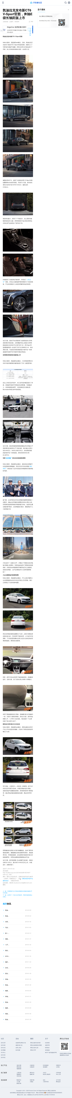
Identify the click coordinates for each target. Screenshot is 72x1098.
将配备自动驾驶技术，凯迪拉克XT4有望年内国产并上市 (7, 939)
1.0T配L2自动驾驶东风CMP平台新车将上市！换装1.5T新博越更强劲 (7, 945)
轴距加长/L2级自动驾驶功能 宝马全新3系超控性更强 (7, 962)
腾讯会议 (32, 1072)
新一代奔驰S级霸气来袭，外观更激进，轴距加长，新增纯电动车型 (7, 933)
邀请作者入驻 (19, 1045)
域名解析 (45, 1067)
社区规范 (47, 1042)
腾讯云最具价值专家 (35, 1042)
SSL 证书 (58, 1074)
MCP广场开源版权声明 (51, 1052)
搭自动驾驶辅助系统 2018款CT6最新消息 (7, 973)
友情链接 (47, 1050)
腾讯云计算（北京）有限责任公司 (25, 1094)
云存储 (57, 1067)
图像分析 (32, 1074)
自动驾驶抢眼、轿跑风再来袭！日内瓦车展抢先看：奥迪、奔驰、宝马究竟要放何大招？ (7, 968)
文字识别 (58, 1080)
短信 (44, 1080)
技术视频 (3, 1050)
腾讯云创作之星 (34, 1047)
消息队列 (58, 1065)
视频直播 (19, 1068)
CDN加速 (58, 1072)
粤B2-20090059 (40, 1092)
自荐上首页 (18, 1047)
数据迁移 (19, 1083)
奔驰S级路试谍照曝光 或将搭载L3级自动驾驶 (7, 979)
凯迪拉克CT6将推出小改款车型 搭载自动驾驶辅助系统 (7, 1002)
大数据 (31, 1081)
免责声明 (47, 1045)
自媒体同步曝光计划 (21, 1042)
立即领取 (30, 29)
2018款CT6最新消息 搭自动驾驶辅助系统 (7, 956)
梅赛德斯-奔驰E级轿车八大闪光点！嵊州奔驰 (7, 991)
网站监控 (58, 1081)
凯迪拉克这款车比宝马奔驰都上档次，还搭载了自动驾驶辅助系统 (7, 910)
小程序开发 (46, 1081)
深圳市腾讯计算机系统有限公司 (18, 1092)
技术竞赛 (18, 1050)
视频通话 (19, 1074)
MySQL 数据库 (46, 1074)
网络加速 (19, 1067)
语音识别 (19, 1076)
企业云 (44, 1072)
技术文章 (3, 1042)
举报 (32, 21)
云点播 (18, 1081)
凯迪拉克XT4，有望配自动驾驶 (7, 985)
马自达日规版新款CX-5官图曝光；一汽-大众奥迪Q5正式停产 (7, 927)
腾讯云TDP (33, 1050)
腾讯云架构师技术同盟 (36, 1045)
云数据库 (32, 1067)
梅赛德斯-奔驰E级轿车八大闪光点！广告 (7, 1008)
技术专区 (3, 1057)
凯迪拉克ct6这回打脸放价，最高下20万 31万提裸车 (7, 916)
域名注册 (19, 1065)
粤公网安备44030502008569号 (54, 1092)
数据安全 (19, 1080)
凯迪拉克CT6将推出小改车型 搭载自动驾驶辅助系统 (7, 1019)
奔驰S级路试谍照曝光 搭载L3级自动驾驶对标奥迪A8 (7, 996)
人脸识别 (19, 1072)
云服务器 (32, 1065)
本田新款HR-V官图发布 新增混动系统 (7, 922)
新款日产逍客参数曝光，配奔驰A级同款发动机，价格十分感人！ (7, 950)
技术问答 (3, 1045)
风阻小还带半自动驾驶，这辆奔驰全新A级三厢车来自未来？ (7, 1014)
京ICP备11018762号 (49, 1094)
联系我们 (47, 1047)
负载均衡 (32, 1080)
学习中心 (3, 1052)
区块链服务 (46, 1065)
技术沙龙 (3, 1047)
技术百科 (3, 1055)
